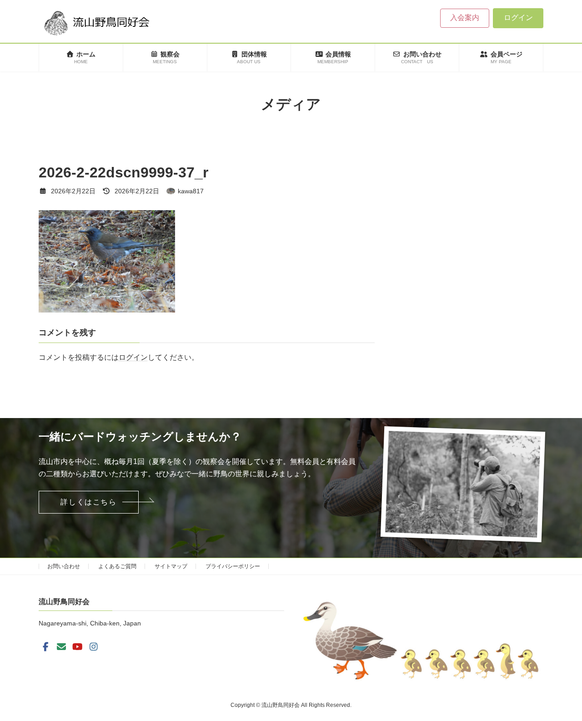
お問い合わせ (63, 566)
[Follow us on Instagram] (93, 647)
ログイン (518, 17)
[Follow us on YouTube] (78, 647)
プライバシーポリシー (233, 566)
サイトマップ (171, 566)
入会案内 (464, 17)
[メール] (61, 647)
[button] (89, 502)
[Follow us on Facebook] (45, 647)
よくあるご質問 (117, 566)
